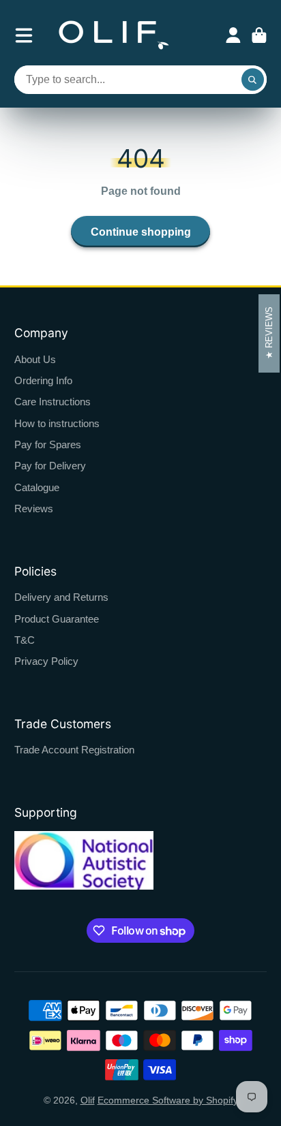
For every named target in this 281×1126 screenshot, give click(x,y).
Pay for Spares (47, 444)
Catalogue (36, 487)
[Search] (253, 79)
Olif (87, 1100)
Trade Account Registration (74, 749)
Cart (259, 35)
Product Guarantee (56, 619)
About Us (35, 359)
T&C (24, 640)
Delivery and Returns (61, 597)
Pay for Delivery (50, 465)
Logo (114, 35)
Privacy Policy (46, 661)
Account (233, 35)
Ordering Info (43, 380)
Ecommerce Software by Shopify (168, 1100)
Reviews (33, 508)
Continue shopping (141, 231)
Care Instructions (52, 401)
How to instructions (57, 423)
